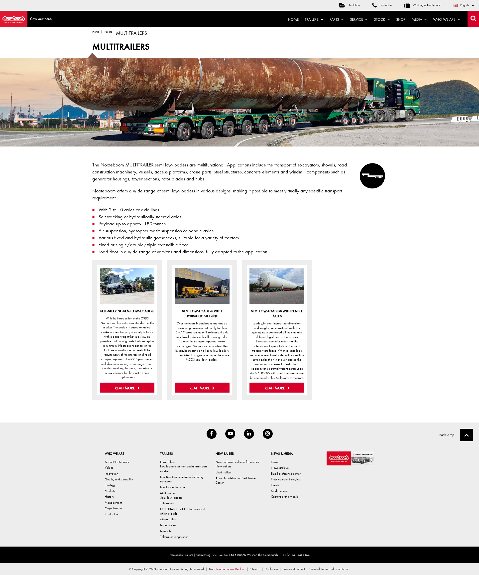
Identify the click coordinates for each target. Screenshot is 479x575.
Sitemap (255, 569)
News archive (280, 467)
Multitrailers (167, 493)
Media (417, 19)
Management (113, 502)
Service (357, 19)
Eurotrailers (167, 462)
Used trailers (224, 472)
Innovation (111, 473)
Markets (110, 491)
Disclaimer (271, 569)
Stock (380, 19)
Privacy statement (294, 569)
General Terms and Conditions (328, 569)
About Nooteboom (117, 462)
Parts (335, 19)
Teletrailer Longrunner (174, 537)
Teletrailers (167, 503)
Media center (279, 491)
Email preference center (286, 473)
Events (275, 485)
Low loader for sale (172, 487)
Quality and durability (119, 479)
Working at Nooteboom (426, 5)
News (274, 462)
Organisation (113, 508)
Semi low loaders (171, 497)
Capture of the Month (284, 496)
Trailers (312, 19)
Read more (125, 388)
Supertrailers (168, 525)
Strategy (110, 485)
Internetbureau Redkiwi (230, 569)
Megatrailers (168, 519)
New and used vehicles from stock (237, 462)
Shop (400, 19)
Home (293, 19)
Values (109, 467)
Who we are (444, 19)
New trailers (223, 466)
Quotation (354, 5)
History (109, 496)
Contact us (385, 5)
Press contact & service (285, 479)
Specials (165, 531)
